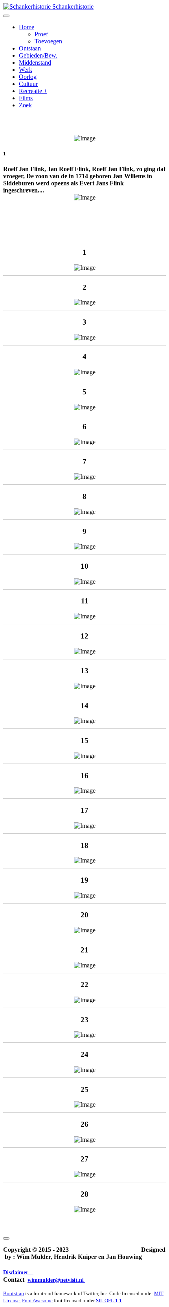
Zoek (25, 105)
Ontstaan (30, 48)
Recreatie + (33, 91)
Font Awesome (37, 1300)
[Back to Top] (6, 1238)
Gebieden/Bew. (38, 55)
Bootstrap (13, 1293)
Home (26, 27)
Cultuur (28, 83)
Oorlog (28, 76)
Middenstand (35, 62)
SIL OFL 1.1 (109, 1300)
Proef (41, 34)
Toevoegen (48, 41)
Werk (25, 69)
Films (26, 98)
